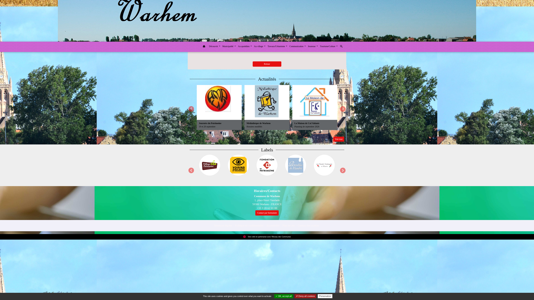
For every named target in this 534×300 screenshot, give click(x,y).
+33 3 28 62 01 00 (267, 208)
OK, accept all (284, 296)
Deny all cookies (306, 296)
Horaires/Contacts (267, 191)
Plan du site (288, 225)
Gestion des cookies (308, 225)
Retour (267, 64)
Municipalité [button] (228, 46)
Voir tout (339, 139)
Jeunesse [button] (312, 46)
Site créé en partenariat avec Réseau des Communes (269, 237)
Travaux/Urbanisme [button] (276, 46)
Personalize (325, 296)
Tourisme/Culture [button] (328, 46)
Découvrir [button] (213, 46)
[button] (204, 47)
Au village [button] (259, 46)
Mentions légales (223, 225)
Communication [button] (296, 46)
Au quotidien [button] (244, 46)
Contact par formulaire (267, 213)
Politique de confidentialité (249, 225)
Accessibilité (273, 225)
